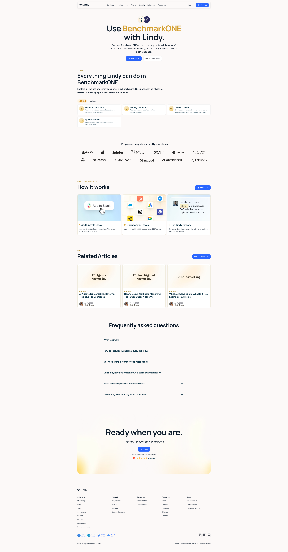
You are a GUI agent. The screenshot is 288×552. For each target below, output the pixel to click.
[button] (112, 5)
